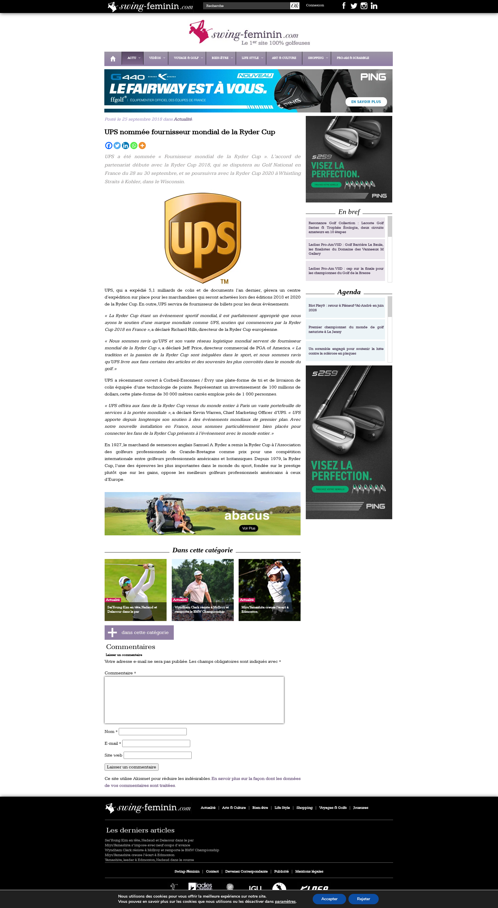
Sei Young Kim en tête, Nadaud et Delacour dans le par (149, 840)
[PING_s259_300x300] (349, 159)
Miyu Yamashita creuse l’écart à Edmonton (139, 855)
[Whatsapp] (133, 145)
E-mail (113, 743)
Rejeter (363, 899)
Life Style (282, 808)
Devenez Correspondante (246, 871)
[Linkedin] (125, 145)
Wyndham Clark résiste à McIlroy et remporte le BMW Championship (162, 850)
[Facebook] (108, 145)
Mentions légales (309, 871)
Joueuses (360, 808)
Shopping (305, 808)
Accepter (329, 899)
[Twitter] (117, 145)
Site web (113, 755)
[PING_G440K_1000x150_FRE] (247, 108)
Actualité (183, 119)
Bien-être (260, 808)
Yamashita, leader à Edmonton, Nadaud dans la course (149, 860)
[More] (142, 145)
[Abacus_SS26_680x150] (203, 513)
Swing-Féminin (187, 871)
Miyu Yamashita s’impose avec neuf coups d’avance (147, 845)
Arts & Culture (234, 808)
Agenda (349, 292)
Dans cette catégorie (202, 550)
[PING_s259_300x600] (349, 442)
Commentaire (120, 673)
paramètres (285, 901)
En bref (349, 211)
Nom (111, 731)
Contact (212, 871)
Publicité (281, 871)
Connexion (315, 5)
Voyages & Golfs (333, 808)
